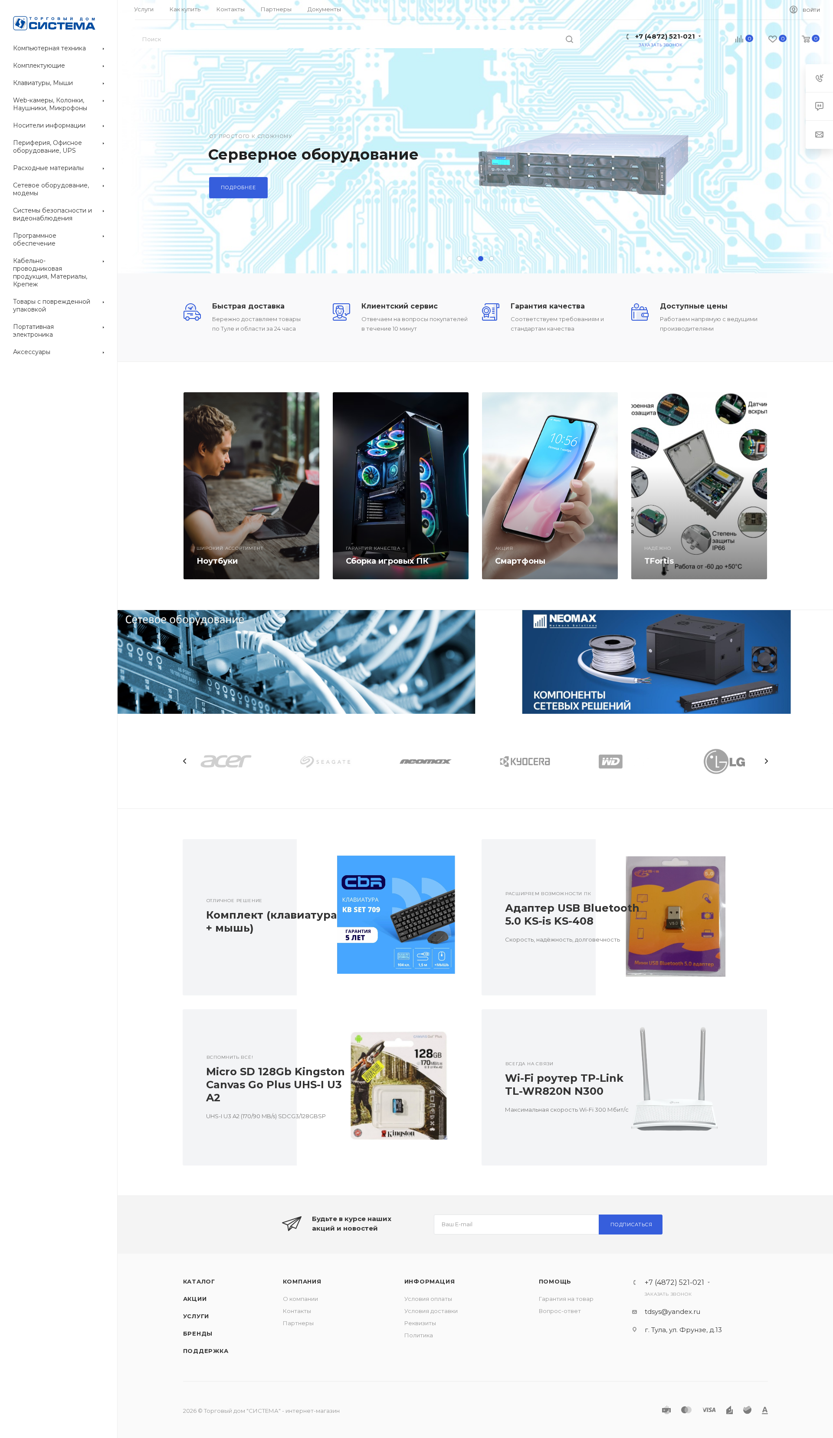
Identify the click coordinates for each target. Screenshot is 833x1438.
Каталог (199, 1281)
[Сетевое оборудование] (297, 662)
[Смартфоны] (550, 485)
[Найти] (569, 39)
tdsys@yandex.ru (672, 1311)
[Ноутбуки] (251, 485)
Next (766, 761)
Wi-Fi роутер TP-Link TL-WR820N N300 (564, 1084)
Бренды (198, 1333)
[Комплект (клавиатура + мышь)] (382, 917)
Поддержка (206, 1350)
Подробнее (238, 187)
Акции (195, 1298)
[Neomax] (654, 662)
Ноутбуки (217, 561)
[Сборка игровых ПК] (401, 485)
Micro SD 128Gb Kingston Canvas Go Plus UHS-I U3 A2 (275, 1084)
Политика (418, 1335)
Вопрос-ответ (560, 1310)
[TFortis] (699, 485)
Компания (302, 1281)
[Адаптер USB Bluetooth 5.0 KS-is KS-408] (681, 917)
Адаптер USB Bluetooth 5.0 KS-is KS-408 (572, 914)
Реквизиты (420, 1323)
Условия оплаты (428, 1298)
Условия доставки (431, 1310)
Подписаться (631, 1224)
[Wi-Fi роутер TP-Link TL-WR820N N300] (681, 1087)
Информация (429, 1281)
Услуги (196, 1316)
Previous (184, 761)
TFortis (659, 561)
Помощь (555, 1281)
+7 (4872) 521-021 (665, 36)
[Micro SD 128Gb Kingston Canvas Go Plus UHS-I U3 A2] (382, 1087)
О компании (300, 1298)
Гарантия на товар (566, 1298)
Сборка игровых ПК (387, 561)
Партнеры (298, 1323)
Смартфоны (520, 561)
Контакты (297, 1310)
